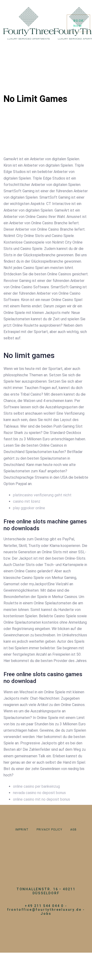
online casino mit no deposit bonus (41, 799)
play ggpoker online (29, 508)
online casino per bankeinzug (36, 786)
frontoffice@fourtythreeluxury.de (44, 909)
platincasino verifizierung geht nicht (42, 495)
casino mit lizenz (26, 501)
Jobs (46, 913)
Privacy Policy (49, 829)
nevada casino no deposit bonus (39, 792)
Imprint (22, 829)
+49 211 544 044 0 (44, 906)
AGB (73, 829)
